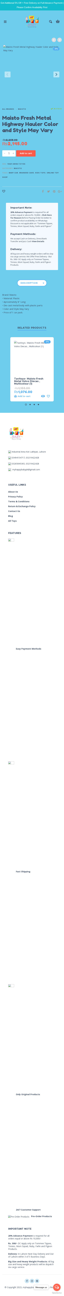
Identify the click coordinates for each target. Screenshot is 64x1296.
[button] (26, 404)
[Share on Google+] (59, 191)
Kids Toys (40, 173)
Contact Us (14, 511)
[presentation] (8, 74)
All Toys (12, 520)
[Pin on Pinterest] (53, 191)
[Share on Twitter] (47, 191)
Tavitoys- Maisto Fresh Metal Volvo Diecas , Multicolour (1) (28, 381)
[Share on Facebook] (42, 191)
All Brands (8, 109)
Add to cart (26, 153)
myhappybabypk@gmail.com (26, 469)
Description (29, 283)
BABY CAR (13, 173)
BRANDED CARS (26, 173)
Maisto (22, 109)
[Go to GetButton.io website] (57, 1293)
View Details (38, 241)
